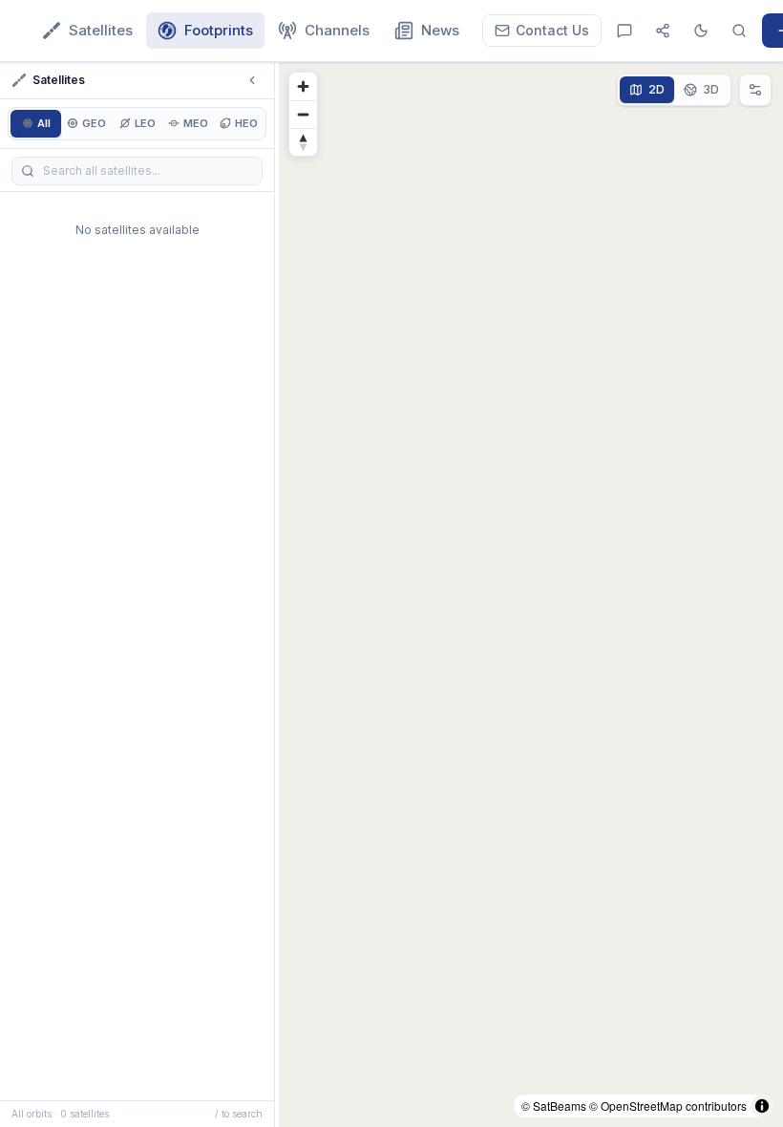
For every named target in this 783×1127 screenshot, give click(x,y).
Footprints (218, 30)
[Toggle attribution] (762, 1106)
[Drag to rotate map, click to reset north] (303, 142)
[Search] (739, 30)
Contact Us (552, 30)
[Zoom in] (303, 86)
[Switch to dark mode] (701, 30)
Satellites (101, 30)
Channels (337, 30)
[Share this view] (662, 30)
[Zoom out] (303, 114)
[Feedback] (624, 30)
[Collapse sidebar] (252, 80)
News (440, 30)
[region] (531, 594)
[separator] (277, 594)
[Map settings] (755, 90)
